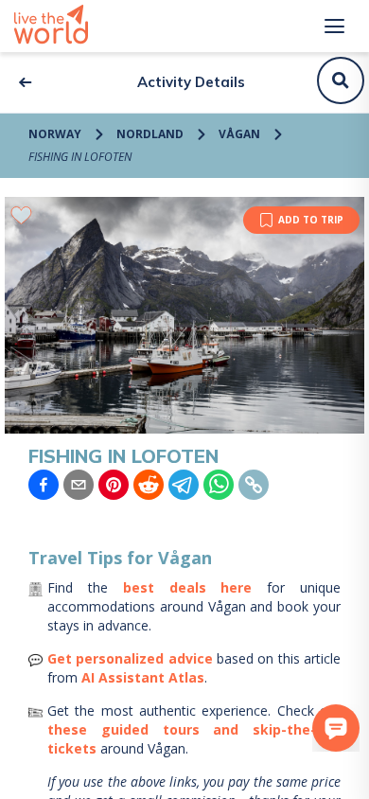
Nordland (150, 134)
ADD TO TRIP (310, 219)
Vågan (239, 134)
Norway (54, 134)
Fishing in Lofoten (80, 157)
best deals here (188, 587)
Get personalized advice (130, 658)
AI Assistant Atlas (142, 677)
